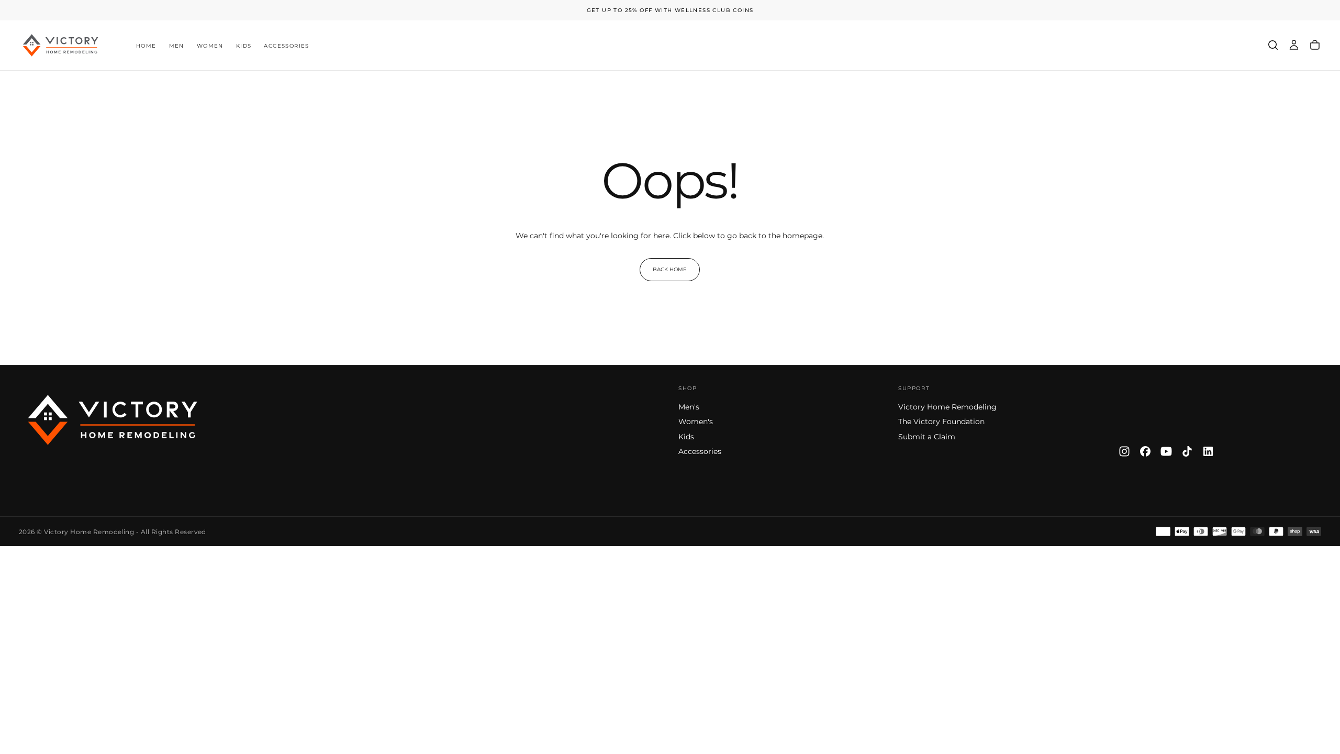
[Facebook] (1145, 451)
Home (146, 45)
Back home (670, 269)
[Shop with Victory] (113, 419)
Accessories (286, 45)
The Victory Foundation (941, 421)
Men (176, 45)
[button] (1273, 45)
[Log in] (1294, 45)
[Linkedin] (1208, 451)
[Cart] (1315, 45)
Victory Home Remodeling (947, 407)
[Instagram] (1124, 451)
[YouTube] (1166, 451)
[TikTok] (1187, 451)
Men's (688, 407)
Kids (244, 45)
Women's (695, 421)
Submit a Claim (926, 436)
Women (210, 45)
